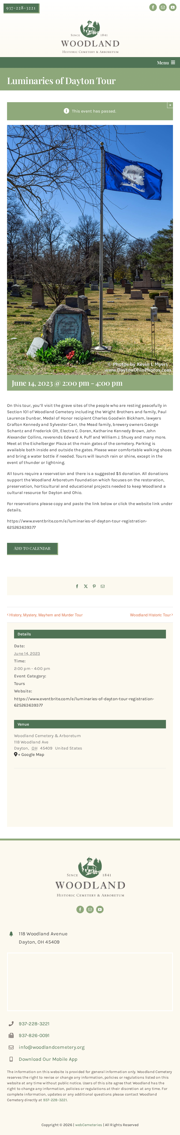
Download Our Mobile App (48, 1059)
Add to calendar (32, 548)
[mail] (163, 7)
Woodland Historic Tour (150, 615)
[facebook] (153, 7)
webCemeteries (88, 1125)
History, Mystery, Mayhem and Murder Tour (45, 615)
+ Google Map (31, 754)
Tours (19, 683)
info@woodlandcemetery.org (52, 1047)
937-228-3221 (34, 1023)
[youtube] (172, 7)
